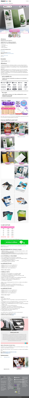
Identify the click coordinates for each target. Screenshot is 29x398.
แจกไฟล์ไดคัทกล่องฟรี (10, 386)
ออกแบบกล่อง (9, 380)
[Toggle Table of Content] (8, 61)
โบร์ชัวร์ (3, 56)
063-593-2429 (6, 53)
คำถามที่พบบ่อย (10, 385)
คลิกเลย (15, 313)
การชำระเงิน (9, 382)
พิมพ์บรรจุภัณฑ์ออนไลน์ (11, 387)
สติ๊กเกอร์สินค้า (10, 378)
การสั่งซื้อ (9, 381)
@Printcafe (9, 52)
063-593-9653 (11, 53)
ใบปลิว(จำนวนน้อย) (5, 55)
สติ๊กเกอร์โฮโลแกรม (10, 379)
